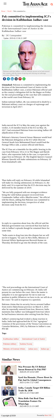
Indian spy (45, 349)
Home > (4, 11)
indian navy (33, 349)
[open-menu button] (5, 3)
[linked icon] (12, 78)
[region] (27, 264)
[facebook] (5, 78)
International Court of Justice (34, 339)
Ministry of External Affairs (14, 349)
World (10, 11)
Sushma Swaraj (26, 344)
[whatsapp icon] (24, 78)
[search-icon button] (51, 4)
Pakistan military (10, 344)
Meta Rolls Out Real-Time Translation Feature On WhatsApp (31, 401)
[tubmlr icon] (16, 78)
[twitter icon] (8, 78)
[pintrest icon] (20, 78)
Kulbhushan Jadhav (11, 339)
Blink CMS (48, 415)
